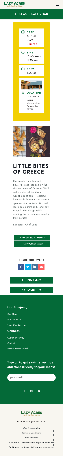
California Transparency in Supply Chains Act (31, 442)
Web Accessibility (31, 428)
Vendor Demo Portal (17, 348)
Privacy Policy (32, 438)
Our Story (12, 314)
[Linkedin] (34, 267)
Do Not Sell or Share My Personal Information (31, 447)
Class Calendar (31, 14)
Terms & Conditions (31, 433)
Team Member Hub (16, 325)
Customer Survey (15, 338)
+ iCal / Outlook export (32, 244)
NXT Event (29, 290)
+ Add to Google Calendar (32, 238)
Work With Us (14, 319)
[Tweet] (28, 267)
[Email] (41, 267)
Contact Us (12, 343)
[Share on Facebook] (21, 267)
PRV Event (34, 280)
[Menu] (57, 4)
